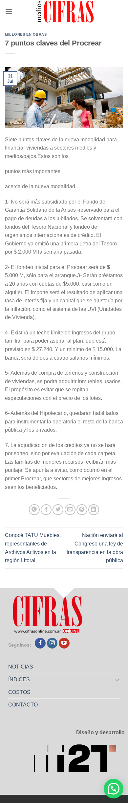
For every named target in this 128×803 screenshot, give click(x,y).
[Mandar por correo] (70, 509)
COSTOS (19, 692)
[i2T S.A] (79, 760)
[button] (113, 788)
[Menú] (9, 11)
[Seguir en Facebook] (40, 643)
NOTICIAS (20, 666)
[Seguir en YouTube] (64, 643)
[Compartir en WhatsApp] (34, 509)
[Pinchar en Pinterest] (81, 509)
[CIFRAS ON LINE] (65, 11)
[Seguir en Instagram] (52, 643)
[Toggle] (117, 680)
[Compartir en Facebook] (46, 509)
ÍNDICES (19, 679)
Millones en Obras (26, 34)
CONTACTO (23, 704)
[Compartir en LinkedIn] (93, 509)
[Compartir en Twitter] (58, 509)
